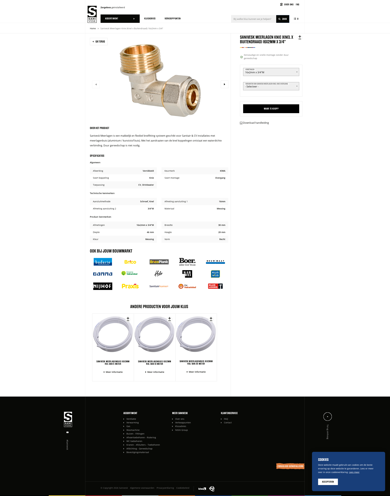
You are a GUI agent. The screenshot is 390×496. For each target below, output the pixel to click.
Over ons (179, 418)
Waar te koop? (271, 108)
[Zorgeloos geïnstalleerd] (92, 14)
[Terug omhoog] (328, 416)
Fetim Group (181, 430)
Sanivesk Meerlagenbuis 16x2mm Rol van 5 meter (113, 362)
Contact (228, 422)
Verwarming (132, 422)
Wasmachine (133, 430)
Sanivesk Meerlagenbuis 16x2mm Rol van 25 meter (196, 362)
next (224, 84)
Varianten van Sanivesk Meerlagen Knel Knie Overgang (266, 84)
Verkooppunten (183, 422)
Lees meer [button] (354, 472)
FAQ (226, 418)
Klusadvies (180, 426)
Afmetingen (249, 70)
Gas (128, 426)
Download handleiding (256, 122)
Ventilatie (131, 418)
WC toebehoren (134, 441)
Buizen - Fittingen (135, 433)
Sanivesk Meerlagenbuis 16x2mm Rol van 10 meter (154, 362)
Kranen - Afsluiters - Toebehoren (143, 444)
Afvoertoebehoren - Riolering (141, 437)
